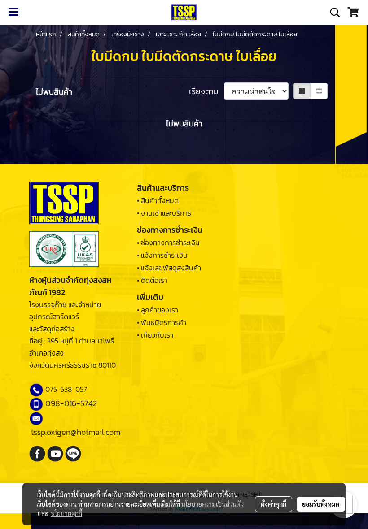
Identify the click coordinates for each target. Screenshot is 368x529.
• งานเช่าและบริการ (164, 213)
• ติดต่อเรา (152, 280)
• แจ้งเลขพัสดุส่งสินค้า (169, 267)
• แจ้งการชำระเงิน (162, 255)
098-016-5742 (71, 403)
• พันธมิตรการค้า (161, 322)
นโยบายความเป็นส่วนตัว (212, 504)
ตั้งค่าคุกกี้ (273, 504)
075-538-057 (66, 389)
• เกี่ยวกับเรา (155, 335)
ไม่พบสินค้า (54, 92)
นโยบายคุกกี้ (66, 513)
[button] (332, 12)
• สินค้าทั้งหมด (158, 200)
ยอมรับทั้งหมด (321, 504)
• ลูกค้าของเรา (157, 309)
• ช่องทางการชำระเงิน (168, 242)
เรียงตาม (206, 91)
